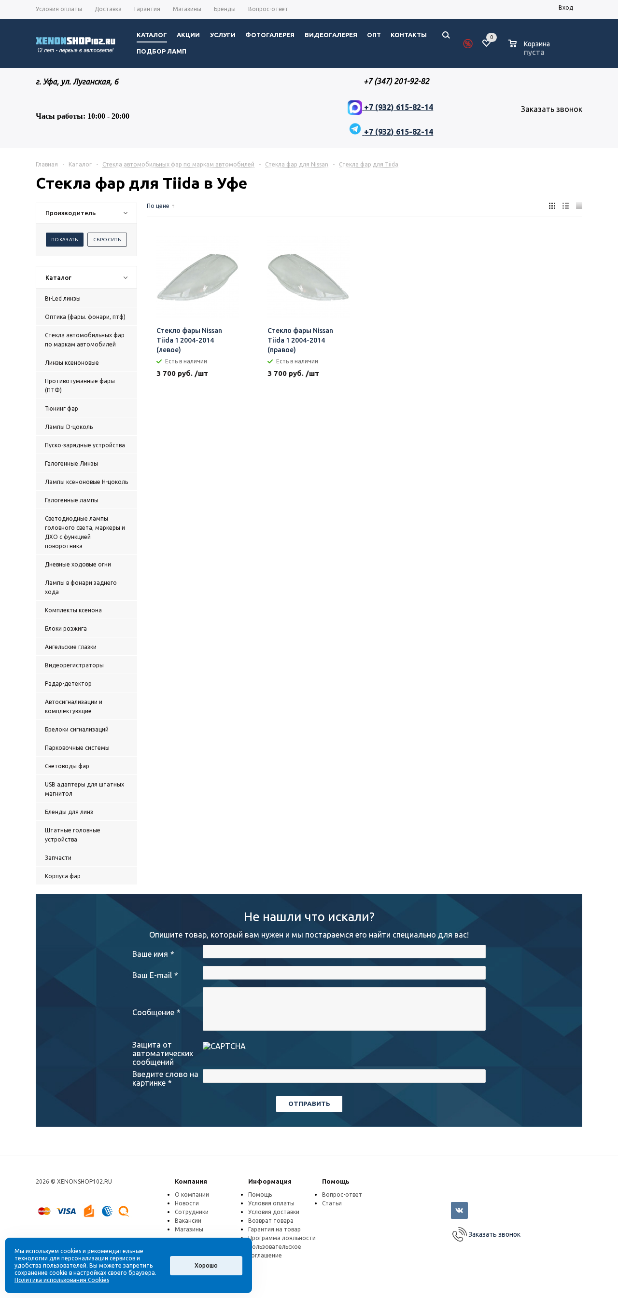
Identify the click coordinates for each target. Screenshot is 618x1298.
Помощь (336, 1181)
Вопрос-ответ (342, 1194)
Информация (270, 1181)
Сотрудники (192, 1212)
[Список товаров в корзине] (530, 51)
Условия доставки (273, 1212)
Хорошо (206, 1265)
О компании (192, 1194)
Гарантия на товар (274, 1229)
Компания (191, 1181)
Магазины (189, 1229)
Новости (187, 1203)
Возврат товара (271, 1220)
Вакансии (188, 1220)
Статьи (332, 1203)
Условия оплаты (271, 1203)
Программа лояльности (282, 1238)
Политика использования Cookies (61, 1280)
